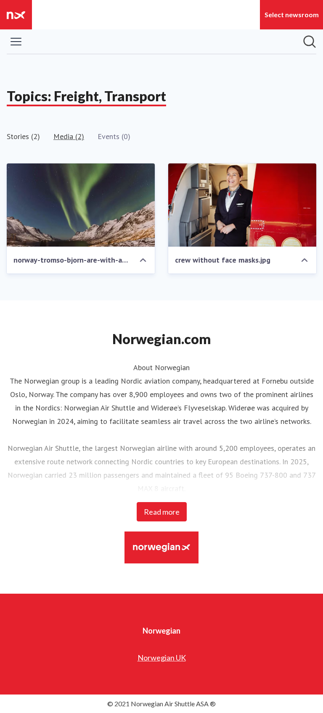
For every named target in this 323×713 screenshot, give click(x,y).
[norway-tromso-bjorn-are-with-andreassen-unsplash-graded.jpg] (81, 205)
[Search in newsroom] (309, 41)
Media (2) (68, 136)
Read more (162, 511)
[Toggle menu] (16, 41)
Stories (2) (23, 136)
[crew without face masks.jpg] (242, 205)
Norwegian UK (162, 657)
